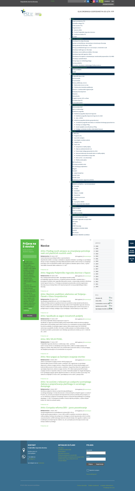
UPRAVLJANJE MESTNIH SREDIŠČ (81, 204)
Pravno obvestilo (82, 485)
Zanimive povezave (79, 197)
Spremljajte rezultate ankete (82, 140)
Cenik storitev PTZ (77, 25)
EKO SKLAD (75, 232)
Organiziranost (76, 28)
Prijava (29, 315)
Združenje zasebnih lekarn (79, 58)
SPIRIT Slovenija (76, 226)
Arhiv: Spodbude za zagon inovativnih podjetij (62, 315)
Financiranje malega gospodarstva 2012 (87, 151)
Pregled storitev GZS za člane (80, 98)
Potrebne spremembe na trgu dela (85, 155)
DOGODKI (73, 131)
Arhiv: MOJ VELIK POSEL (51, 339)
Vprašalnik (77, 191)
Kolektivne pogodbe (78, 111)
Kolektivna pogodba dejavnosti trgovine (85, 113)
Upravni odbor (78, 30)
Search (84, 1)
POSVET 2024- (76, 177)
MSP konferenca (76, 162)
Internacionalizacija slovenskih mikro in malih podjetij (90, 153)
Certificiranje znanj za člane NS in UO (68, 459)
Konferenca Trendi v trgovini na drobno (83, 180)
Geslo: (88, 456)
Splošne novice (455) (101, 306)
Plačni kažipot (62, 451)
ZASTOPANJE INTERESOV (77, 105)
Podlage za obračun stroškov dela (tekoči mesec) (89, 129)
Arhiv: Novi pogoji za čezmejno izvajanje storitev (63, 356)
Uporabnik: (89, 450)
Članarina (74, 94)
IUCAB (74, 72)
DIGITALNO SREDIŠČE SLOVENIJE (81, 235)
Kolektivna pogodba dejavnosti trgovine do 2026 (89, 116)
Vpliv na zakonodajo (77, 109)
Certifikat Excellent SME (64, 449)
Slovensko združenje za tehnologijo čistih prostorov (86, 65)
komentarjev (87, 256)
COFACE (74, 230)
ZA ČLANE (73, 74)
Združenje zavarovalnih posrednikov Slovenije (85, 52)
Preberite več (44, 269)
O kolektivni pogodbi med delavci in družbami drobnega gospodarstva (95, 122)
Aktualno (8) (99, 298)
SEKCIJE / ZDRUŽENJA (77, 39)
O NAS (72, 19)
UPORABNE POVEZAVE (77, 215)
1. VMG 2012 (75, 133)
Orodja (76, 188)
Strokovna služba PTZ (80, 34)
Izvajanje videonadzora (106, 485)
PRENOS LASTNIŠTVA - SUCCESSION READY (83, 184)
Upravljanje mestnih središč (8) (104, 309)
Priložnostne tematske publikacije (83, 87)
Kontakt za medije (77, 213)
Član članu (60, 448)
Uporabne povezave (63, 453)
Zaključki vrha (77, 142)
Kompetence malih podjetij (83, 147)
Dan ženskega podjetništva (79, 166)
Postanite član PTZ (77, 100)
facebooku (41, 463)
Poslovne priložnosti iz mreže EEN (67, 455)
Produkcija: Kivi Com (109, 487)
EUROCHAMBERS (76, 69)
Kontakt (74, 36)
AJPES (74, 224)
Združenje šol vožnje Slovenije (80, 41)
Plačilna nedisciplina (81, 160)
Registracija (99, 464)
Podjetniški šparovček (78, 76)
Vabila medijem (76, 208)
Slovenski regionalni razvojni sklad (81, 219)
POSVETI (74, 171)
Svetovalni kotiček (77, 102)
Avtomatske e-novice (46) (103, 303)
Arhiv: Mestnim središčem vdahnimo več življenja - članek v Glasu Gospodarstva (64, 295)
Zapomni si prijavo (94, 470)
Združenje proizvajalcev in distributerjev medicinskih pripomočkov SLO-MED (93, 56)
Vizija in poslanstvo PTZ (78, 21)
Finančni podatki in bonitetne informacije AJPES (71, 457)
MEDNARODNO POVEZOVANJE (79, 67)
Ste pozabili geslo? (91, 474)
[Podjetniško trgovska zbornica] (29, 1)
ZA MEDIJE (73, 206)
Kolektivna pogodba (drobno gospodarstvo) (86, 120)
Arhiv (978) (98, 301)
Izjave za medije (76, 210)
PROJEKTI (73, 182)
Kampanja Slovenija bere (79, 91)
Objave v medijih (78, 193)
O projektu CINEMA (79, 202)
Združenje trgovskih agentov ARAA (82, 54)
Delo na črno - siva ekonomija (84, 158)
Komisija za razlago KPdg (83, 125)
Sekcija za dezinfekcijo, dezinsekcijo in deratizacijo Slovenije (89, 43)
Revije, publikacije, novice (79, 83)
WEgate (74, 169)
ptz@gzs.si (32, 459)
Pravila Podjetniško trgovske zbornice (84, 32)
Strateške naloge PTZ (78, 23)
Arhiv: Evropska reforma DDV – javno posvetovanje (64, 407)
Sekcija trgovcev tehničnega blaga (81, 61)
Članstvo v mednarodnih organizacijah (82, 89)
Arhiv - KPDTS (79, 118)
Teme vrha (77, 144)
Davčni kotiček (76, 78)
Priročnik (76, 186)
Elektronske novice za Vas (81, 85)
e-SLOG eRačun (62, 460)
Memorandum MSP (77, 107)
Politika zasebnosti (93, 485)
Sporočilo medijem (79, 138)
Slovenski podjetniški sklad (79, 217)
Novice (42, 239)
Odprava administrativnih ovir (84, 149)
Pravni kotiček (76, 80)
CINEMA (74, 199)
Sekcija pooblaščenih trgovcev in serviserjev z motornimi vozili (89, 47)
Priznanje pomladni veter (79, 164)
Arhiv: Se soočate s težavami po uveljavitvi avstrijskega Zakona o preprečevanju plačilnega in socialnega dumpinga (66, 384)
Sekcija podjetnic (77, 63)
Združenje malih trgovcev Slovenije (82, 50)
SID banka (75, 221)
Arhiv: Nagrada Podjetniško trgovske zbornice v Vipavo (65, 272)
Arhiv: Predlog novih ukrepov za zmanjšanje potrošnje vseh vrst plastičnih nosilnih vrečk (65, 252)
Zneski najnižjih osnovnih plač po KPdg (86, 127)
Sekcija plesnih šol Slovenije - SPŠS (82, 45)
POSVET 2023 (76, 175)
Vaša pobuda (75, 96)
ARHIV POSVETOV (78, 173)
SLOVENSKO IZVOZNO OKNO (80, 228)
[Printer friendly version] (90, 240)
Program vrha (78, 136)
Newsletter (77, 195)
